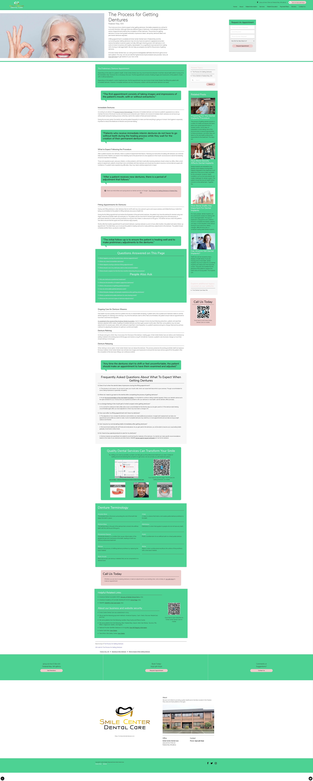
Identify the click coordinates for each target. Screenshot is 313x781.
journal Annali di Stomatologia (123, 112)
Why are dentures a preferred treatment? (112, 279)
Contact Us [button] (302, 6)
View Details (113, 630)
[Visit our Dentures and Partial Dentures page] (117, 497)
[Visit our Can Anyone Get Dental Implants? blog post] (203, 249)
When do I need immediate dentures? (111, 261)
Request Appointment (156, 670)
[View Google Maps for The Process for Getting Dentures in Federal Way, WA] (126, 478)
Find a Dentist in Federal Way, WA (202, 76)
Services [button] (262, 6)
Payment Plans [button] (284, 6)
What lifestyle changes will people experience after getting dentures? (121, 292)
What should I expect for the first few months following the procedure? (122, 271)
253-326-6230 (170, 579)
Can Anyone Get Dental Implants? (202, 252)
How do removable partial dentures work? (112, 289)
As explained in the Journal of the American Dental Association (116, 321)
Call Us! (298, 2)
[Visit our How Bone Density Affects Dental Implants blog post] (203, 158)
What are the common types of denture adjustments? (116, 298)
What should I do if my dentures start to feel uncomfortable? (118, 267)
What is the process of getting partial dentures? (114, 285)
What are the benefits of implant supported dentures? (116, 282)
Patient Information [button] (251, 6)
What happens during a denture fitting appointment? (116, 264)
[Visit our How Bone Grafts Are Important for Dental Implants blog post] (203, 203)
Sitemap (105, 763)
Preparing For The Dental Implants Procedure (203, 117)
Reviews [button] (293, 6)
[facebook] (207, 763)
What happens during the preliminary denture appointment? (118, 258)
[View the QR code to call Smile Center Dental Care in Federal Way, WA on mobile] (203, 318)
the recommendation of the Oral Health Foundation (119, 397)
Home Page (133, 600)
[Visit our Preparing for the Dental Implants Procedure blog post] (203, 113)
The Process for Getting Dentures (113, 644)
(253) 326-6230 (113, 57)
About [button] (241, 6)
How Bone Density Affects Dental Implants (202, 162)
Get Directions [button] (51, 670)
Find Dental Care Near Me (200, 290)
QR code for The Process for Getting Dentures (108, 647)
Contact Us (261, 670)
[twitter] (212, 763)
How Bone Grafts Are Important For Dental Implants (201, 208)
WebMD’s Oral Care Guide (112, 603)
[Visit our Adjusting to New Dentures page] (141, 497)
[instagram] (216, 763)
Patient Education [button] (272, 6)
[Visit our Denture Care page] (164, 497)
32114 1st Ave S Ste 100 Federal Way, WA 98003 (272, 2)
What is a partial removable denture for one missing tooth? (118, 295)
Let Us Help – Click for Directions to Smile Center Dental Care (126, 479)
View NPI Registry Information (138, 627)
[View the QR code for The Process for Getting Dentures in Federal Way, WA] (161, 475)
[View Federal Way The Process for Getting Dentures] (52, 57)
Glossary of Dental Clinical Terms (130, 597)
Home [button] (235, 6)
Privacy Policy (98, 763)
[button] (2, 778)
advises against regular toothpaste (145, 438)
